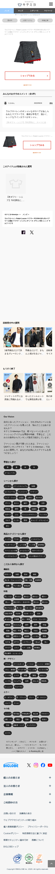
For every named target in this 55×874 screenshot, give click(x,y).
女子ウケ (16, 642)
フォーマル (19, 687)
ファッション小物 (10, 550)
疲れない (35, 596)
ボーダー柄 (22, 669)
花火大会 (39, 497)
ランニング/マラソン (29, 514)
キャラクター (31, 725)
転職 (33, 486)
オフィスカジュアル (20, 486)
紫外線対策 (39, 608)
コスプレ (8, 733)
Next (50, 339)
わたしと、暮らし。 (14, 745)
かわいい (43, 675)
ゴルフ (7, 520)
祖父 (18, 719)
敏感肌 (26, 636)
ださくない (29, 608)
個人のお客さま (12, 777)
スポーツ (8, 514)
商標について (38, 839)
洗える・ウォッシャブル (13, 580)
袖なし (26, 631)
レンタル (35, 636)
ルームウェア (24, 550)
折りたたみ (17, 625)
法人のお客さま (12, 786)
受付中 (9, 20)
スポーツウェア (37, 550)
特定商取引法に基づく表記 (34, 833)
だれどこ (23, 742)
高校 (34, 503)
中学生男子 (26, 714)
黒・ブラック (21, 697)
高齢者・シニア (18, 725)
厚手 (26, 625)
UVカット (7, 574)
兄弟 (26, 719)
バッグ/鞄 (32, 545)
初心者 (35, 714)
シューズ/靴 (22, 545)
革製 (25, 675)
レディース (34, 11)
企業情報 (8, 794)
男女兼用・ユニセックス (13, 653)
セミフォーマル (10, 492)
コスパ (16, 647)
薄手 (35, 625)
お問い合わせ (10, 813)
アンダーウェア (10, 545)
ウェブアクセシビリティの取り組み (20, 819)
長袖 (7, 631)
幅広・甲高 (17, 631)
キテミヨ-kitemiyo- (12, 214)
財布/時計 (41, 545)
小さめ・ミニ (28, 613)
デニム (7, 664)
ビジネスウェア (36, 539)
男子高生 (16, 714)
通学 (16, 509)
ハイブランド (27, 642)
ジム (16, 514)
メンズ (6, 11)
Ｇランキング (11, 742)
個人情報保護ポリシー (14, 826)
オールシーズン (10, 473)
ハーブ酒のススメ (19, 751)
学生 (7, 725)
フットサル (43, 514)
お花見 (21, 497)
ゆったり (8, 619)
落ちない (36, 602)
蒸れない (27, 596)
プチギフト (45, 714)
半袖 (44, 625)
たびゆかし (41, 748)
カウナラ (21, 748)
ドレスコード (23, 492)
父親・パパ (8, 719)
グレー (31, 697)
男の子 (35, 719)
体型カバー (17, 636)
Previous (5, 339)
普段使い (44, 681)
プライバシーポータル (38, 826)
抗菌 (7, 586)
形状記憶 (27, 586)
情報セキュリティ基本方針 (16, 839)
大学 (43, 503)
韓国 (7, 636)
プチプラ (8, 647)
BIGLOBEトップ (11, 846)
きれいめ (35, 681)
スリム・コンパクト (39, 619)
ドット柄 (8, 675)
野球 (25, 520)
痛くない (19, 608)
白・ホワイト (9, 697)
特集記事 (45, 20)
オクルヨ (32, 742)
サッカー (16, 520)
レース (16, 675)
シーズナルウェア (10, 556)
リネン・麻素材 (10, 669)
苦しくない (8, 596)
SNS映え (37, 647)
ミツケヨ (31, 748)
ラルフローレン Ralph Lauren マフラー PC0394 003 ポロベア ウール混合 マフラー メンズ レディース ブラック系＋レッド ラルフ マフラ (27, 221)
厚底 (44, 636)
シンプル (8, 681)
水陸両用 (38, 580)
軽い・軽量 (26, 619)
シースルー (31, 664)
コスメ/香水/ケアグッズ (36, 556)
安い (46, 642)
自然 (26, 681)
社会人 (44, 719)
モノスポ (42, 745)
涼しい (7, 602)
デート (7, 503)
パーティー (34, 492)
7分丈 (36, 631)
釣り (7, 526)
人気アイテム (27, 20)
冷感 (17, 574)
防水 (25, 574)
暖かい (44, 596)
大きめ (18, 613)
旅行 (25, 503)
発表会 (7, 509)
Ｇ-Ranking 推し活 (36, 751)
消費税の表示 (25, 813)
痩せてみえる (9, 608)
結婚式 (34, 509)
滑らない (18, 596)
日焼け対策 (8, 613)
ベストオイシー (30, 745)
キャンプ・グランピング (40, 520)
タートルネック (18, 664)
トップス (8, 539)
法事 (43, 509)
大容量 (16, 619)
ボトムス (25, 539)
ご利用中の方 (11, 802)
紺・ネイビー (42, 697)
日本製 (44, 631)
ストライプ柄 (43, 669)
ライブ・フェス (10, 497)
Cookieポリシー (11, 833)
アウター (16, 539)
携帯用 (7, 625)
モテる (7, 642)
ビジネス (8, 486)
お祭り (30, 497)
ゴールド (16, 703)
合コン (16, 503)
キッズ (20, 11)
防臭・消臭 (28, 580)
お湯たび (42, 742)
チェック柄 (32, 669)
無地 (34, 675)
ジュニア (8, 714)
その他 (22, 556)
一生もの (37, 642)
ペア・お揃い (27, 647)
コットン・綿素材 (43, 664)
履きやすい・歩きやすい (22, 602)
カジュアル (17, 681)
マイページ (48, 11)
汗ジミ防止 (17, 586)
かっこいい (8, 687)
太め (38, 613)
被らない (45, 602)
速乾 (34, 574)
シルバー (8, 703)
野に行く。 (10, 748)
